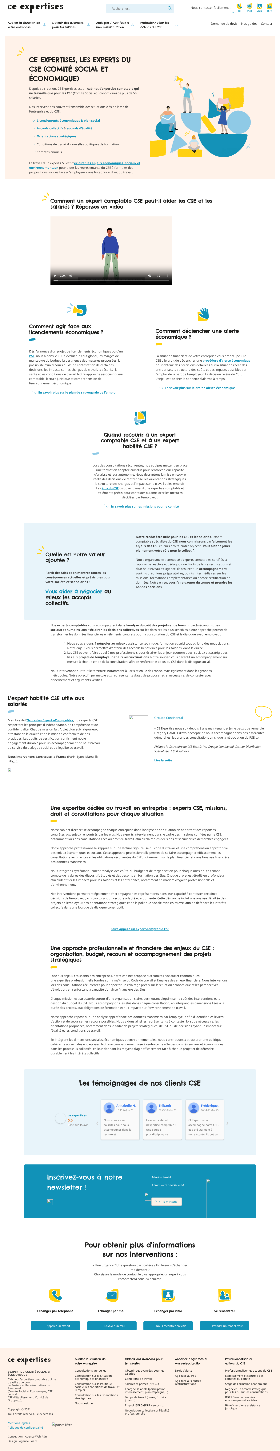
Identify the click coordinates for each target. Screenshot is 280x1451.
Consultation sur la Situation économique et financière (93, 1377)
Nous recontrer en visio (171, 1326)
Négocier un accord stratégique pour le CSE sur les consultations (246, 1391)
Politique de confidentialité (25, 1427)
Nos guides (249, 23)
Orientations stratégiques (56, 136)
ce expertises (77, 1115)
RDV (269, 10)
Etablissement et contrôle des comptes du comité (244, 1377)
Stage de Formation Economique (246, 1383)
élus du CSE (110, 488)
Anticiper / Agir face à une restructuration (112, 25)
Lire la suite (163, 760)
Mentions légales (19, 1423)
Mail (249, 10)
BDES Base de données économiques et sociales (241, 1399)
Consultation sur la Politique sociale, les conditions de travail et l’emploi (97, 1387)
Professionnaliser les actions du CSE (154, 25)
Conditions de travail (138, 1378)
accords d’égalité (79, 128)
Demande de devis (224, 23)
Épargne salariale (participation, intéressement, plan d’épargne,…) (146, 1391)
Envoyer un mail (114, 1326)
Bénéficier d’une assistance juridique (242, 1407)
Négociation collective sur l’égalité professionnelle (147, 1412)
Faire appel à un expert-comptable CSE (140, 929)
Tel (239, 10)
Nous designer (84, 1403)
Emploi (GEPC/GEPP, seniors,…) (144, 1405)
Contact (266, 23)
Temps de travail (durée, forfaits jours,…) (145, 1399)
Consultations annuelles (90, 1370)
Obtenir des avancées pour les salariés (67, 25)
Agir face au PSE (185, 1375)
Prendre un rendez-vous (227, 1326)
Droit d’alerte (183, 1370)
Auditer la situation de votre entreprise (24, 25)
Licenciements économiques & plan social (68, 120)
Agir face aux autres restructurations (188, 1382)
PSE (31, 356)
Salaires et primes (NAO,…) (142, 1383)
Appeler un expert (58, 1326)
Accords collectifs (50, 128)
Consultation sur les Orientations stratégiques (96, 1397)
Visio (259, 10)
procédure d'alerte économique (226, 360)
